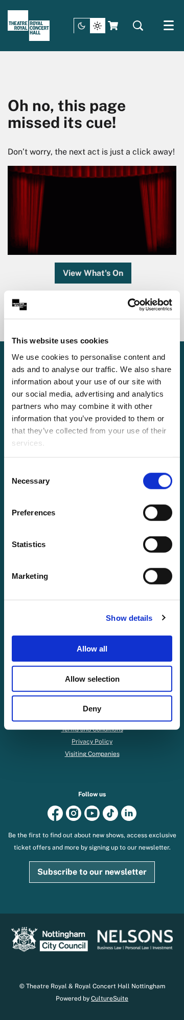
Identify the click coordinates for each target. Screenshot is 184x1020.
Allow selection (92, 678)
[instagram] (73, 812)
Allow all (92, 648)
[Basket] (114, 25)
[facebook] (55, 812)
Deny (92, 708)
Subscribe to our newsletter (92, 872)
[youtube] (92, 812)
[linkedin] (128, 812)
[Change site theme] (89, 26)
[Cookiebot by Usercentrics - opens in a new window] (129, 304)
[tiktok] (110, 812)
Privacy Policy (92, 741)
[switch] (157, 513)
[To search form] (138, 25)
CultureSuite (109, 998)
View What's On (93, 273)
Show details (129, 617)
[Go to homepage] (29, 25)
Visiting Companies (92, 753)
